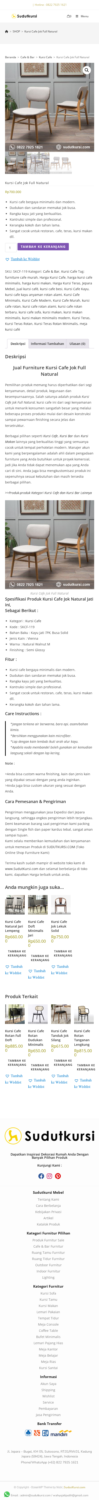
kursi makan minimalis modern (46, 318)
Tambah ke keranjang (43, 246)
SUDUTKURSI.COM (61, 847)
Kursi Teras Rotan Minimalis (56, 323)
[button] (87, 70)
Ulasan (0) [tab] (77, 343)
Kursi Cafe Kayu (76, 289)
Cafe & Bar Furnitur (48, 1246)
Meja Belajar (48, 1355)
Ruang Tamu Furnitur (48, 1252)
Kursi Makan (48, 1305)
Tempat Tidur (48, 1318)
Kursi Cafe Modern (36, 300)
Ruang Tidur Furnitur (48, 1259)
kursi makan (52, 312)
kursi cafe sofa (30, 312)
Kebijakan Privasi (48, 1212)
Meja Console (48, 1324)
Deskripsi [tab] (18, 343)
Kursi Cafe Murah (66, 300)
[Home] (6, 31)
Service (48, 1402)
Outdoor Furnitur (48, 1265)
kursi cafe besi (51, 289)
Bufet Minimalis (48, 1337)
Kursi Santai (48, 1368)
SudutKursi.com (74, 1487)
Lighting (48, 1277)
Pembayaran (48, 1408)
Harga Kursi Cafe (53, 277)
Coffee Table (48, 1330)
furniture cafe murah (21, 277)
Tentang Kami (48, 1199)
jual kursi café (27, 289)
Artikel (48, 1218)
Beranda (10, 57)
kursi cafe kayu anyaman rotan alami (33, 294)
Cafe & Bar (27, 57)
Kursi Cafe (45, 57)
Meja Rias (48, 1361)
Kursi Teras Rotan (18, 323)
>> (48, 493)
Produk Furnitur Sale (48, 1240)
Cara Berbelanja (48, 1205)
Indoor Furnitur (48, 1271)
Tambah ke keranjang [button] (17, 953)
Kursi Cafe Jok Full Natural (40, 31)
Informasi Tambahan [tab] (47, 343)
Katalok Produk (48, 1224)
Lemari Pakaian (48, 1312)
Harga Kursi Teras (66, 283)
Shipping (48, 1390)
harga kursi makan (36, 283)
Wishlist (48, 1396)
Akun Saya (48, 1384)
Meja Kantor (48, 1349)
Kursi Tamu (48, 1299)
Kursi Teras (81, 318)
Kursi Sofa (48, 1293)
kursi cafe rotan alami (39, 306)
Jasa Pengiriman (48, 1415)
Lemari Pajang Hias (48, 1343)
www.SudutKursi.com (21, 869)
